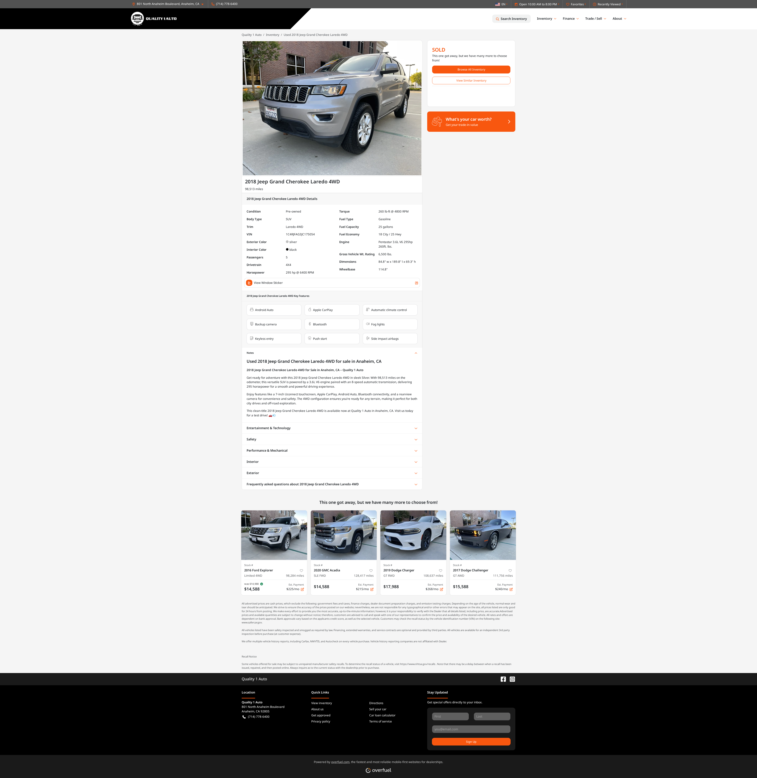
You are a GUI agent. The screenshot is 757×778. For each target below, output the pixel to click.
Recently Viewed (609, 4)
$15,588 (460, 586)
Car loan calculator (382, 715)
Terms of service (380, 721)
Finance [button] (569, 18)
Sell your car (377, 709)
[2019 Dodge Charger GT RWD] (413, 535)
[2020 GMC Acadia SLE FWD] (344, 535)
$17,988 (391, 586)
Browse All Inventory (471, 69)
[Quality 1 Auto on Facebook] (501, 678)
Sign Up (471, 742)
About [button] (617, 18)
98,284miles (295, 575)
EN (503, 4)
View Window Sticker (268, 283)
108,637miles (433, 575)
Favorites (577, 4)
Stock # (248, 565)
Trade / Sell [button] (593, 18)
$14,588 (321, 586)
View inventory (321, 703)
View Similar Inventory (471, 80)
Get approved (320, 715)
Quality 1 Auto (252, 35)
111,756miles (503, 575)
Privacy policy (320, 721)
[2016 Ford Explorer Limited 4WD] (274, 535)
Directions (376, 703)
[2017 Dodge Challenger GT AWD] (483, 535)
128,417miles (364, 575)
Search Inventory (514, 19)
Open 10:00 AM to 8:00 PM (538, 4)
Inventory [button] (544, 18)
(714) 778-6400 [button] (227, 4)
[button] (169, 4)
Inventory (272, 35)
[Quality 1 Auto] (154, 18)
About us (317, 709)
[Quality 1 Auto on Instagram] (510, 678)
